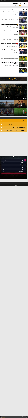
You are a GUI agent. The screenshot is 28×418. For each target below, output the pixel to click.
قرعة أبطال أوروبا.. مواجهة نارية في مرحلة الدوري (13, 127)
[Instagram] (5, 1)
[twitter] (3, 1)
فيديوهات (18, 5)
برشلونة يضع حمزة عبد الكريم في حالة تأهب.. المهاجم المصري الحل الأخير (13, 124)
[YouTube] (7, 1)
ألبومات (15, 5)
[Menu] (27, 1)
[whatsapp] (10, 1)
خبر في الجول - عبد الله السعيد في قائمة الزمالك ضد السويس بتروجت (20, 114)
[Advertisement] (13, 144)
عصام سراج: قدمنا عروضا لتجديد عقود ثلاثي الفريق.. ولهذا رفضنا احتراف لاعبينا (15, 97)
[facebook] (1, 1)
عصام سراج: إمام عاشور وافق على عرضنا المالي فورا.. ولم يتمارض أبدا (20, 106)
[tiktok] (8, 1)
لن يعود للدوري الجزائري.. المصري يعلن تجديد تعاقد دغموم (7, 106)
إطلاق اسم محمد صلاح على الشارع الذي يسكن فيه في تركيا (7, 114)
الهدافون (13, 5)
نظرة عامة (26, 5)
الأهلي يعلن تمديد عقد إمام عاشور (13, 120)
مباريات (21, 5)
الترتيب (24, 5)
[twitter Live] (4, 1)
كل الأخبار (25, 9)
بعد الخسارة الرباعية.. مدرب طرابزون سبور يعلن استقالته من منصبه (13, 130)
